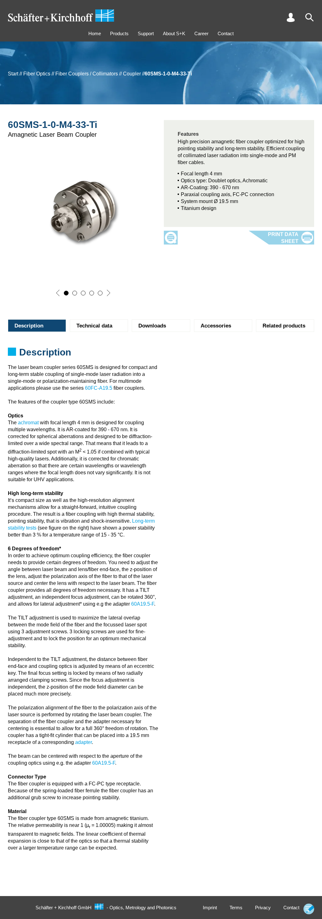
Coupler (132, 73)
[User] (290, 17)
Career (201, 33)
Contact (226, 33)
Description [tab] (28, 326)
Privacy (263, 907)
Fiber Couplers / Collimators (86, 73)
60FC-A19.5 (98, 388)
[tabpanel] (161, 354)
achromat (28, 422)
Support (146, 33)
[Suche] (309, 17)
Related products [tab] (284, 326)
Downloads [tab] (152, 326)
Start (13, 73)
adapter (83, 742)
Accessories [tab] (216, 326)
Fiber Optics (36, 73)
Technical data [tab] (94, 326)
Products (119, 33)
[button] (57, 293)
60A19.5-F (142, 604)
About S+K (174, 33)
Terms (236, 907)
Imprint (210, 907)
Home (94, 33)
